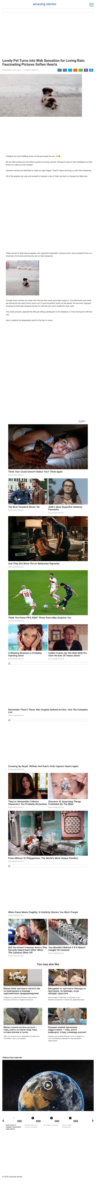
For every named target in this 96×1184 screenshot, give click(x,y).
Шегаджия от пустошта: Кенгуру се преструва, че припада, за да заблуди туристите (67, 991)
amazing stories (44, 4)
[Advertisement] (48, 35)
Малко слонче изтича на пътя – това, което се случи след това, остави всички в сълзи (20, 1030)
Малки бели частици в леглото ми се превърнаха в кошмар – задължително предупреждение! (22, 991)
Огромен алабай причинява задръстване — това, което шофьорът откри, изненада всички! (67, 1030)
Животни (35, 70)
